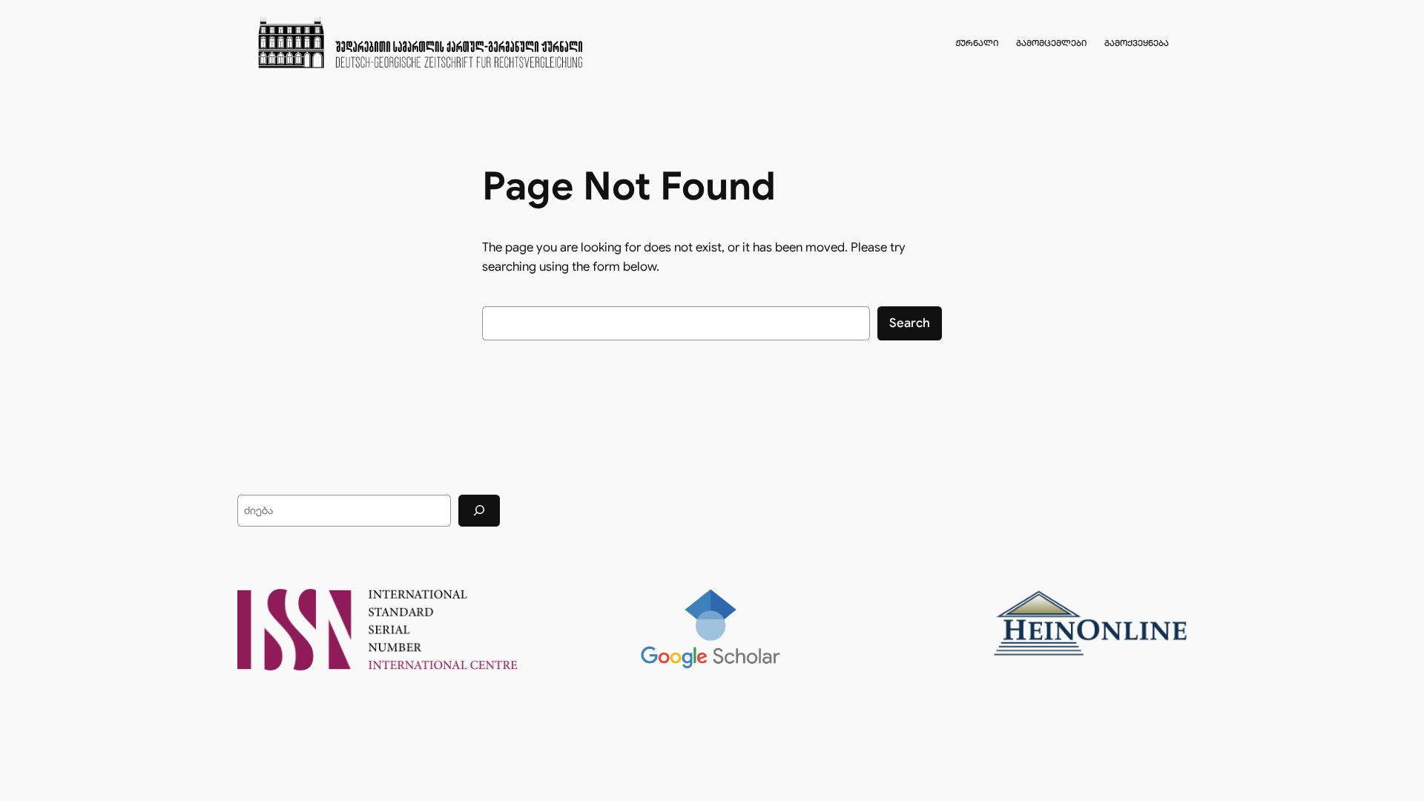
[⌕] (479, 511)
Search (909, 323)
